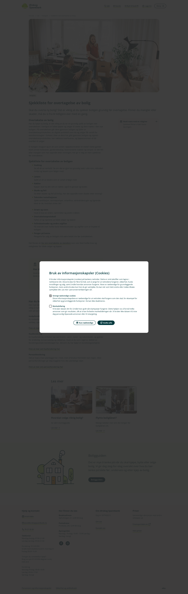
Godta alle (107, 323)
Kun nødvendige (86, 323)
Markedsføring (59, 306)
